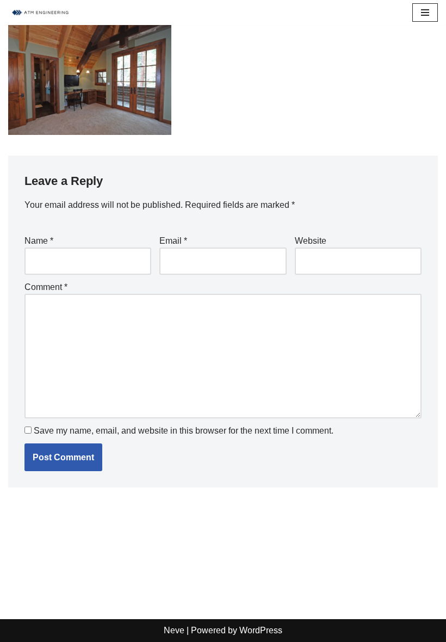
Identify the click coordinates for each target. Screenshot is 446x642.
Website (310, 240)
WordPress (260, 630)
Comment (45, 287)
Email (173, 240)
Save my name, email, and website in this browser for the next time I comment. (183, 430)
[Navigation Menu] (425, 12)
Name (38, 240)
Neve (174, 630)
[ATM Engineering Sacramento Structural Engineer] (40, 12)
